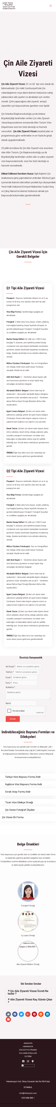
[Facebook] (23, 1061)
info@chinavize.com (28, 1093)
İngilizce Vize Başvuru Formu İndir (23, 784)
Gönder (13, 719)
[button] (31, 992)
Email (9, 677)
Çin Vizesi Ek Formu (13, 817)
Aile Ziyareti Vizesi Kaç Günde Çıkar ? (30, 1001)
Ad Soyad (10, 666)
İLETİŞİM (28, 1056)
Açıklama (10, 687)
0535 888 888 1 (28, 1098)
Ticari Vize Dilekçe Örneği (19, 802)
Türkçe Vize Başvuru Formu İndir (23, 776)
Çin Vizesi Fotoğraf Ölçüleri (20, 809)
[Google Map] (33, 1061)
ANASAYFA (28, 1043)
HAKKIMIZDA (28, 1046)
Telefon (10, 672)
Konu (9, 683)
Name (8, 703)
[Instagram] (28, 1061)
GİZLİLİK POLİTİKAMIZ (28, 1050)
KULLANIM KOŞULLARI (28, 1053)
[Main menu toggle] (50, 5)
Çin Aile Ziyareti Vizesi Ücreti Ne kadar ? (28, 992)
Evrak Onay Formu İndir (18, 791)
